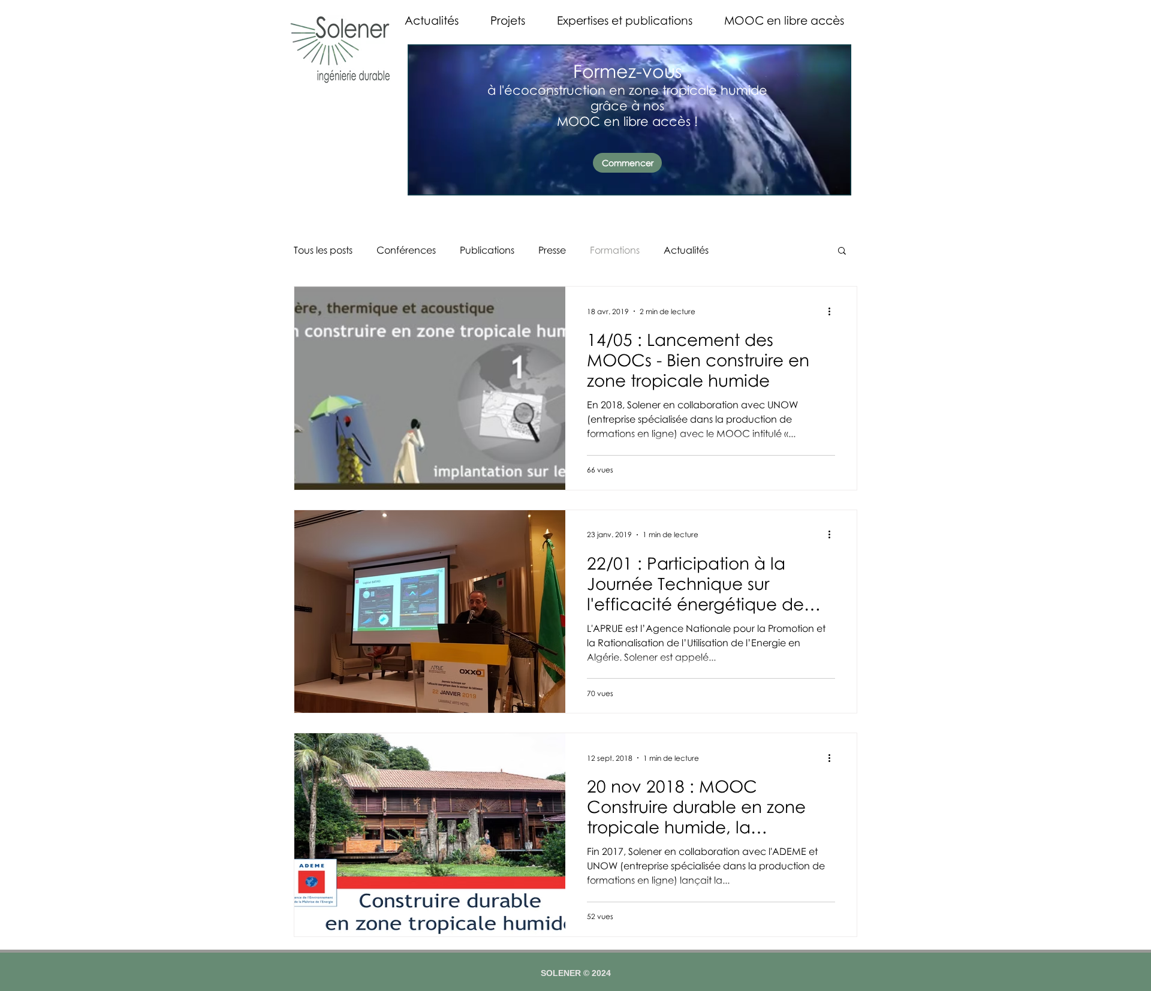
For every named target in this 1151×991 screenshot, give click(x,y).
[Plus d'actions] (833, 311)
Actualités (686, 250)
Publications (487, 250)
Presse (552, 250)
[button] (842, 251)
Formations (615, 250)
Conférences (406, 250)
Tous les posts (323, 250)
